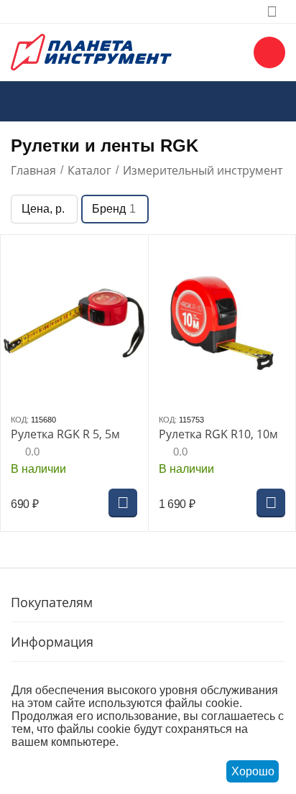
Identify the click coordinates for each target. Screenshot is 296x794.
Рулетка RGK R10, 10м (218, 434)
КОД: (20, 419)
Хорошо (252, 771)
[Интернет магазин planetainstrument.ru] (91, 51)
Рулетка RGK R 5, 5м (65, 434)
